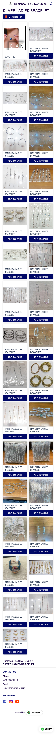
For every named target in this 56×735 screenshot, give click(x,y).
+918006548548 (10, 679)
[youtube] (17, 701)
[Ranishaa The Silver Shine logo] (10, 4)
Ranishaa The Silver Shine (30, 4)
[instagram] (11, 701)
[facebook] (4, 701)
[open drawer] (4, 4)
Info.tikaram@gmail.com (14, 687)
